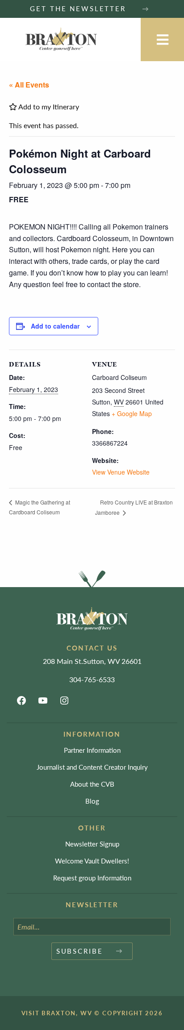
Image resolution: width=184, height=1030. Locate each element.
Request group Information (92, 877)
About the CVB (92, 783)
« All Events (29, 84)
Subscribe (79, 950)
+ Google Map (132, 413)
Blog (92, 800)
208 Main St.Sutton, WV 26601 (92, 661)
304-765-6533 (92, 679)
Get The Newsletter (79, 8)
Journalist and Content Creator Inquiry (92, 766)
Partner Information (92, 750)
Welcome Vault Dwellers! (92, 860)
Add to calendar (55, 325)
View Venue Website (121, 471)
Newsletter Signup (92, 843)
